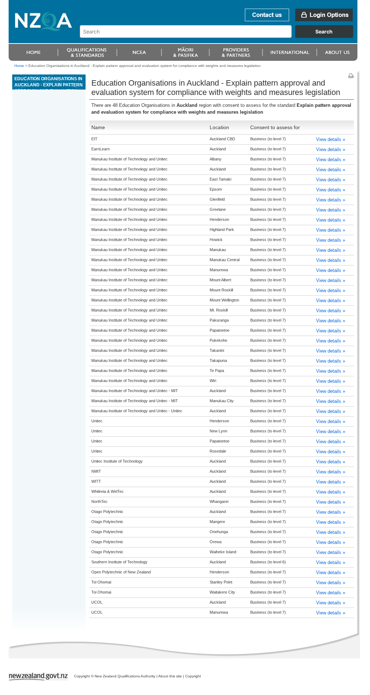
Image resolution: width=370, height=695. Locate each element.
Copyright (193, 676)
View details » (330, 139)
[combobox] (219, 36)
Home (19, 66)
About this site (170, 676)
